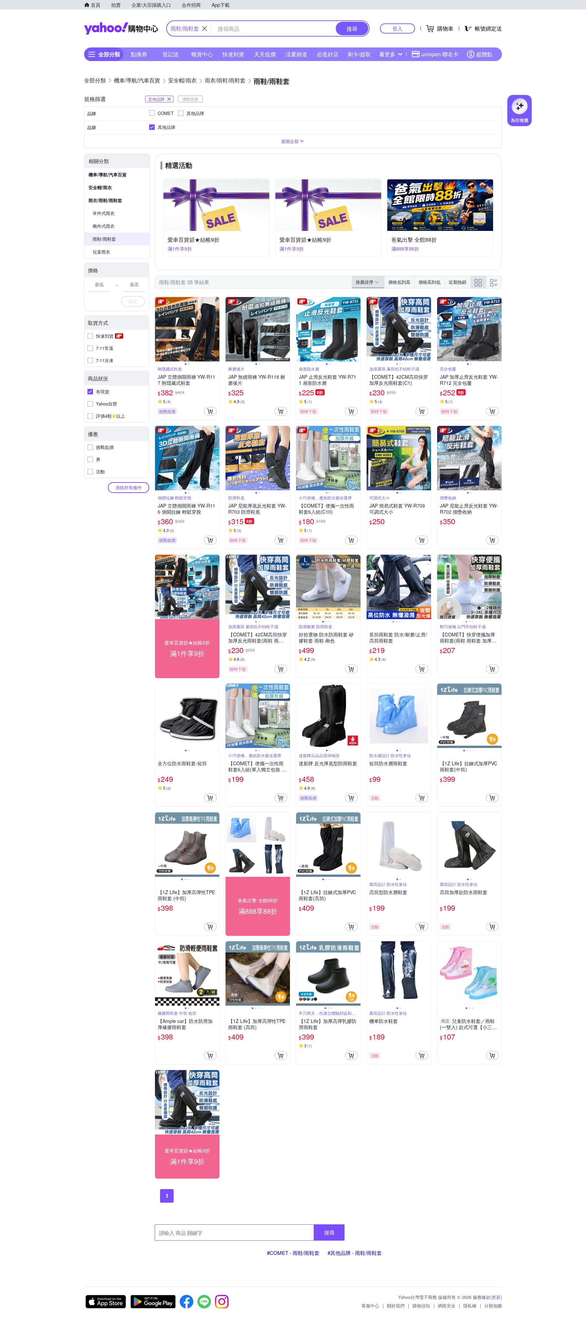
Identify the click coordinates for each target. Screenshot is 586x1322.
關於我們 (396, 1305)
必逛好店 (327, 54)
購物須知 (421, 1305)
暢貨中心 (202, 54)
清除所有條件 (128, 487)
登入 (397, 28)
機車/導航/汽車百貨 (107, 174)
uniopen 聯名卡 (439, 54)
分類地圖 (493, 1305)
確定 (133, 301)
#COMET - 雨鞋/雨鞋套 (293, 1252)
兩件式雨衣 (104, 226)
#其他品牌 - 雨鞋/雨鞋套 (355, 1252)
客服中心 (370, 1305)
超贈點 (484, 54)
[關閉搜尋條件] (204, 28)
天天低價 (265, 54)
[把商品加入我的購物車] (210, 411)
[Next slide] (215, 329)
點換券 (139, 54)
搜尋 (329, 1232)
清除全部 (190, 99)
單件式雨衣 (104, 213)
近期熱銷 (457, 282)
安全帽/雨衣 (100, 187)
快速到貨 (233, 54)
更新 (496, 1297)
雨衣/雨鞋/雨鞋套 (105, 200)
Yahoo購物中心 (121, 28)
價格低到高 (399, 282)
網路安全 (446, 1305)
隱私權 (469, 1305)
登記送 (170, 54)
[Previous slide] (159, 329)
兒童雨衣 (101, 252)
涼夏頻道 (296, 54)
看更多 (387, 54)
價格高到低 (429, 282)
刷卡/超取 (359, 54)
